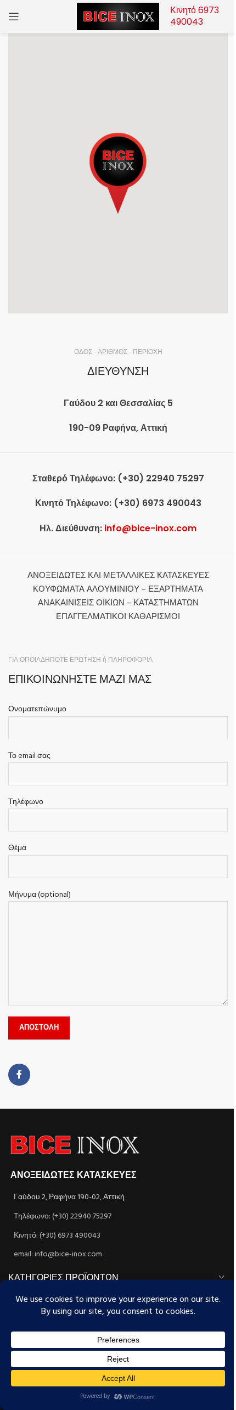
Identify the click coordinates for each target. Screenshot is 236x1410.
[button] (118, 173)
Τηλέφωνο (25, 802)
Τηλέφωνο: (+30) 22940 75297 (62, 1216)
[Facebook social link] (19, 1075)
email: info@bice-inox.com (58, 1254)
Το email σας (29, 756)
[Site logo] (118, 16)
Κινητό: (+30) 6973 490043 (57, 1235)
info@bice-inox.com (150, 528)
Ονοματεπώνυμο (37, 710)
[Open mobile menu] (14, 16)
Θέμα (17, 848)
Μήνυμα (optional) (39, 895)
